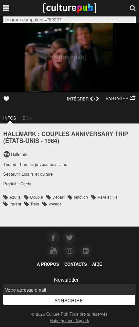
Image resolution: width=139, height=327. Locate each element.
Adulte (15, 197)
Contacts (75, 264)
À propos (48, 264)
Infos (9, 118)
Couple (36, 197)
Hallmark (19, 154)
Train (34, 203)
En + (27, 118)
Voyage (55, 203)
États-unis (22, 140)
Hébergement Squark (69, 320)
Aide (97, 264)
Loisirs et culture (37, 174)
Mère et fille (107, 197)
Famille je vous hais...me (43, 164)
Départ (58, 197)
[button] (121, 98)
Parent (15, 203)
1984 (50, 140)
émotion (81, 197)
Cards (25, 184)
